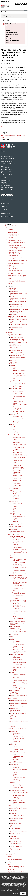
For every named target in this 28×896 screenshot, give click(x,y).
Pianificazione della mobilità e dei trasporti (18, 714)
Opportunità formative (18, 656)
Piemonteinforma (12, 237)
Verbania (11, 173)
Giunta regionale (12, 231)
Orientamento (13, 692)
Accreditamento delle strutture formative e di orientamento (20, 661)
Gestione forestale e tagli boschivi (19, 397)
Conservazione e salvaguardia (20, 383)
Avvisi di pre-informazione (19, 541)
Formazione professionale (16, 654)
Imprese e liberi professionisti (15, 859)
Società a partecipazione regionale (16, 263)
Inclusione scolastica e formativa (18, 520)
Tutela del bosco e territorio (19, 410)
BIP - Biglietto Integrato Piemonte (18, 700)
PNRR (11, 636)
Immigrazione (16, 498)
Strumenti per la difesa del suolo (19, 753)
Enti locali (12, 290)
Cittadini (10, 856)
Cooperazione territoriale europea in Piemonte (19, 594)
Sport (11, 464)
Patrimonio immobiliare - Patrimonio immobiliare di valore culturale (19, 310)
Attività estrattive (14, 835)
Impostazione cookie (7, 190)
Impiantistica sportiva (18, 472)
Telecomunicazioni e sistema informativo (19, 778)
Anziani (14, 508)
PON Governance (14, 635)
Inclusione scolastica (18, 653)
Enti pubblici (10, 858)
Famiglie (15, 506)
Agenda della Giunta (12, 236)
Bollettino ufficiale (12, 267)
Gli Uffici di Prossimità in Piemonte (16, 866)
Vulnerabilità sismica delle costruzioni (19, 796)
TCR (11, 851)
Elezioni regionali (14, 291)
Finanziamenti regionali (18, 749)
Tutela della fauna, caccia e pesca (18, 354)
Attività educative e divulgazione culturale (18, 441)
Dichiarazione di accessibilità (7, 200)
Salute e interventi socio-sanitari (19, 517)
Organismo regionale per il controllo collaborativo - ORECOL (16, 248)
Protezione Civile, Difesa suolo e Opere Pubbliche (17, 729)
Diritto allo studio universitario (20, 651)
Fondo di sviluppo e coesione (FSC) (18, 602)
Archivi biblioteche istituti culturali (19, 438)
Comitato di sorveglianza (19, 551)
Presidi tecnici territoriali (16, 800)
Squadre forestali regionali (19, 802)
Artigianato (13, 836)
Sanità (9, 805)
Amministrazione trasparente (15, 257)
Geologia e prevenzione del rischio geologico (18, 781)
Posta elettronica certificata (7, 216)
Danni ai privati (16, 735)
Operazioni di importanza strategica (19, 543)
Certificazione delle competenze (17, 665)
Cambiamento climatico (15, 388)
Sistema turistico (17, 480)
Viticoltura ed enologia (15, 355)
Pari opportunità (17, 492)
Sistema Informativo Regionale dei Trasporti (18, 725)
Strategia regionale (17, 465)
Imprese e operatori (17, 400)
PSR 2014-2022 (14, 360)
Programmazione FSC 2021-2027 (20, 612)
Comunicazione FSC (17, 605)
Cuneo (2, 174)
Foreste (12, 390)
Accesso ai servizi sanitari (16, 807)
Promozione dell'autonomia (19, 515)
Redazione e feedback (5, 213)
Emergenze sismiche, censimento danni (18, 740)
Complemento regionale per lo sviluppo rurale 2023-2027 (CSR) (20, 578)
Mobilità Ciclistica (14, 702)
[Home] (1, 11)
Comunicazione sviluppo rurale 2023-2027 (20, 586)
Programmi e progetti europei (17, 592)
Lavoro (12, 672)
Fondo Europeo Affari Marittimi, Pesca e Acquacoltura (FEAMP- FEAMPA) (17, 623)
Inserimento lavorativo (18, 523)
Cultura (12, 436)
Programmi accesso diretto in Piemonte (20, 597)
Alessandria (4, 169)
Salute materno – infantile (16, 818)
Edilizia (14, 429)
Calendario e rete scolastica (19, 643)
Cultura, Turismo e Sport (13, 434)
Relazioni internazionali (13, 252)
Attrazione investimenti (15, 833)
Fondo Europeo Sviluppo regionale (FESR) (18, 556)
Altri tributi (12, 853)
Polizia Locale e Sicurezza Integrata (18, 293)
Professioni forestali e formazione (18, 402)
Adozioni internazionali (11, 32)
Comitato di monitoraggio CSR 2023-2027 (20, 583)
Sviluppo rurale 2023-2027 (16, 359)
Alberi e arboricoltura (18, 392)
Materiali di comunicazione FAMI (19, 632)
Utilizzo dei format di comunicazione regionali (16, 282)
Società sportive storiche (19, 469)
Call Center (10, 272)
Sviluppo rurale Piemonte (16, 575)
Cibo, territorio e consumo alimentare (19, 341)
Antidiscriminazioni (17, 497)
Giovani (14, 493)
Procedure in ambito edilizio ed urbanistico (20, 793)
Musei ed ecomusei (17, 454)
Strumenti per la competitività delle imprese (20, 676)
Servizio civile (9, 38)
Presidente (10, 229)
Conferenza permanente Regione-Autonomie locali (18, 302)
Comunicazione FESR (18, 569)
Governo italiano (5, 1)
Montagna (12, 415)
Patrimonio (10, 308)
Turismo (12, 477)
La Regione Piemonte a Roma (15, 254)
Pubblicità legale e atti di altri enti (16, 277)
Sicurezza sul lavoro (15, 817)
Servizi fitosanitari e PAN (16, 350)
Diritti (7, 26)
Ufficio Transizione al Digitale (15, 245)
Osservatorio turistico (18, 485)
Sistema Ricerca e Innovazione (17, 827)
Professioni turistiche (18, 482)
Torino (10, 171)
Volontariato (16, 774)
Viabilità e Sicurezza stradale (17, 707)
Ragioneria (12, 326)
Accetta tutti (23, 893)
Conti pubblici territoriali (16, 328)
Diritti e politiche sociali (11, 24)
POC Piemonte (16, 610)
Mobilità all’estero (17, 659)
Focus (9, 864)
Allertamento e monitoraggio (20, 769)
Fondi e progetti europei (13, 534)
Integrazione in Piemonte (19, 630)
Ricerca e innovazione (15, 823)
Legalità (8, 43)
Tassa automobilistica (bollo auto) (18, 846)
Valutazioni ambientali (18, 373)
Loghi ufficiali (4, 210)
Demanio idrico (13, 743)
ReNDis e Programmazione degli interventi (19, 758)
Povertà (15, 505)
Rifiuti (14, 378)
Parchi (14, 385)
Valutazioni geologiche (18, 786)
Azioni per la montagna (18, 418)
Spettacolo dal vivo (17, 460)
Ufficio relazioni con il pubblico (15, 270)
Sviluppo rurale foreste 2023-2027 (20, 405)
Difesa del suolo (14, 751)
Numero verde (4, 179)
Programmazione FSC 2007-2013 (20, 619)
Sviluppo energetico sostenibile (17, 830)
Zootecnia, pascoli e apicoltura (17, 357)
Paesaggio (12, 424)
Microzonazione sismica (18, 799)
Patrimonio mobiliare (15, 313)
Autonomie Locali (12, 288)
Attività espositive (17, 452)
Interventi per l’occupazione (19, 674)
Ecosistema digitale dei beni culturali (19, 445)
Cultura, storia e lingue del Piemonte (19, 448)
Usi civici (12, 296)
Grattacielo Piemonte (13, 255)
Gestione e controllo (17, 547)
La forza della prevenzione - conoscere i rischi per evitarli (17, 872)
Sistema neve (16, 474)
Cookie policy (4, 206)
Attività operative (17, 804)
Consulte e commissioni (13, 234)
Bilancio (12, 323)
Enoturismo (15, 487)
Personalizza (15, 893)
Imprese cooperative (15, 838)
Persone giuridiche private (12, 34)
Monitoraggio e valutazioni (19, 549)
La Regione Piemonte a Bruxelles (15, 250)
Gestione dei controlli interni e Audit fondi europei (17, 261)
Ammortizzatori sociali (18, 682)
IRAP (11, 848)
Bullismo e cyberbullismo (19, 648)
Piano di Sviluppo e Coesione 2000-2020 (19, 607)
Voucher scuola (16, 641)
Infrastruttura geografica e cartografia (19, 432)
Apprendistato (16, 657)
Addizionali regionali (15, 850)
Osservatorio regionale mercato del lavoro (18, 696)
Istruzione (12, 639)
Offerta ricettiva (17, 483)
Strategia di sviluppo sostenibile (15, 334)
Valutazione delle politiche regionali (18, 324)
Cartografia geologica (18, 784)
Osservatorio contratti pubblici (15, 273)
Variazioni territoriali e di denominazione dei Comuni (16, 305)
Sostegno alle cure (14, 810)
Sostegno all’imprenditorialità (20, 681)
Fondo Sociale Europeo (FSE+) (17, 536)
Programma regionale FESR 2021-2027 (19, 560)
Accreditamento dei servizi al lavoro (20, 684)
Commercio (13, 840)
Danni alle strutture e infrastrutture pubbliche (18, 737)
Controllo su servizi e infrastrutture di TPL (19, 722)
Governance (16, 603)
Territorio (12, 426)
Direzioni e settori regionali (14, 240)
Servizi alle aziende (14, 349)
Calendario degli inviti (18, 564)
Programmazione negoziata (17, 321)
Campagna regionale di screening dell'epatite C (15, 868)
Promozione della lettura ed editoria (19, 458)
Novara (10, 169)
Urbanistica (15, 428)
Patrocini (10, 278)
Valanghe (15, 789)
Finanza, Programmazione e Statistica (17, 316)
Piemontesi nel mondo (18, 451)
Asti (2, 171)
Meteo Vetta (16, 421)
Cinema (15, 462)
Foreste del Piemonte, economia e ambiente (18, 394)
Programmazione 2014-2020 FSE (20, 553)
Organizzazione (9, 239)
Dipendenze (13, 820)
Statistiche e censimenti (16, 352)
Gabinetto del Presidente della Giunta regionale (16, 243)
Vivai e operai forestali (18, 411)
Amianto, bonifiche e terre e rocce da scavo (19, 371)
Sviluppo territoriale (15, 828)
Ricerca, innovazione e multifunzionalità (15, 346)
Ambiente (12, 365)
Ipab (14, 511)
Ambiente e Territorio (13, 364)
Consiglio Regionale (12, 232)
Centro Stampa (13, 314)
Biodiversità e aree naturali (16, 382)
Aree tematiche (8, 332)
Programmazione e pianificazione (17, 766)
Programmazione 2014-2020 (20, 574)
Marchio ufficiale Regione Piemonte (16, 280)
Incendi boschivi (16, 771)
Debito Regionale (14, 318)
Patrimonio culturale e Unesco (20, 456)
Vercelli (10, 174)
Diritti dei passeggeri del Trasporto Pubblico (18, 704)
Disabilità (8, 30)
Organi (6, 227)
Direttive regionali (17, 671)
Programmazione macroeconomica (18, 319)
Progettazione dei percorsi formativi (19, 668)
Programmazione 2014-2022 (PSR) (20, 589)
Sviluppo (10, 825)
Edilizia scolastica (14, 690)
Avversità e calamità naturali (17, 339)
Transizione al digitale (15, 843)
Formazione (16, 776)
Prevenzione (13, 813)
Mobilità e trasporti (12, 699)
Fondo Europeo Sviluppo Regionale (18, 832)
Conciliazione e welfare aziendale (18, 689)
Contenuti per (8, 855)
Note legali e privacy (5, 203)
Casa (7, 36)
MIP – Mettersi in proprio (19, 679)
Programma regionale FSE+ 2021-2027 (19, 538)
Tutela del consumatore (18, 500)
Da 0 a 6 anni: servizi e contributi (18, 645)
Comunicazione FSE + (18, 546)
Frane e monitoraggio (18, 787)
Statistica (12, 329)
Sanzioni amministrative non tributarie (17, 275)
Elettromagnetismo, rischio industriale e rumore (19, 376)
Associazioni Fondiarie (18, 416)
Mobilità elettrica (14, 712)
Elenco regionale (5, 127)
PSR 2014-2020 (17, 408)
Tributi (9, 845)
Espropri (12, 295)
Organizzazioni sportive (18, 467)
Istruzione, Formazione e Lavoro (15, 638)
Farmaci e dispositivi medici (16, 812)
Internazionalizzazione (15, 841)
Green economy (14, 413)
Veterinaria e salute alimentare (17, 815)
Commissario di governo (16, 763)
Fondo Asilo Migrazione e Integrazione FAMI (16, 627)
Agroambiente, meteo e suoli (17, 337)
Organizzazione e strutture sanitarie (18, 809)
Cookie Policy (9, 890)
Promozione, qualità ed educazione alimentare (18, 343)
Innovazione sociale (17, 503)
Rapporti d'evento (17, 733)
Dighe (14, 761)
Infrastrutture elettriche (18, 748)
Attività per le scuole (18, 649)
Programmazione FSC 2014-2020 (20, 615)
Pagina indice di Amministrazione (13, 226)
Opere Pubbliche (14, 745)
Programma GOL (14, 694)
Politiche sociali (9, 28)
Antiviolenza (16, 495)
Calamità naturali (14, 731)
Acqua (14, 367)
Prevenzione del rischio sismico (17, 791)
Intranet (3, 220)
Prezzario (15, 746)
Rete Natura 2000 (17, 387)
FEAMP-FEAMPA (14, 362)
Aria (14, 369)
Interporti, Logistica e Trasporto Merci (17, 717)
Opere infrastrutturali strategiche (18, 720)
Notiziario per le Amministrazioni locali (18, 299)
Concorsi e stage (12, 259)
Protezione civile (14, 764)
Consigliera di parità (17, 687)
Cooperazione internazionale (12, 40)
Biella (2, 173)
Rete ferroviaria (14, 708)
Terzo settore (16, 510)
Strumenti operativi (15, 822)
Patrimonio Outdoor (17, 423)
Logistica (15, 772)
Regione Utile (8, 265)
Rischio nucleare (17, 380)
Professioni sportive (17, 475)
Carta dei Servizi (11, 285)
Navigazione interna (15, 710)
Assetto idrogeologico (18, 756)
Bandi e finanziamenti (13, 268)
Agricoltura (10, 336)
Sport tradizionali (17, 470)
